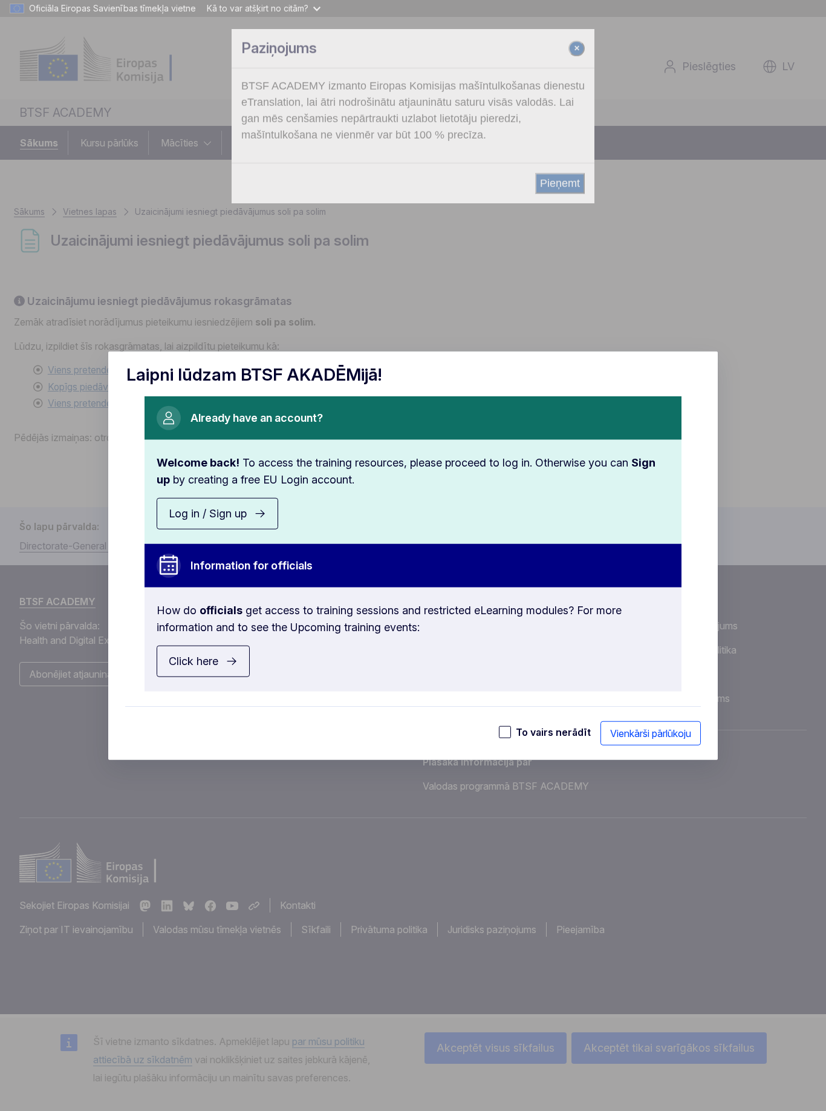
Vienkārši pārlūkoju (650, 733)
